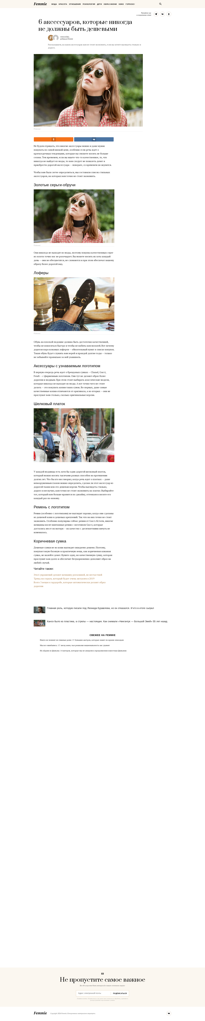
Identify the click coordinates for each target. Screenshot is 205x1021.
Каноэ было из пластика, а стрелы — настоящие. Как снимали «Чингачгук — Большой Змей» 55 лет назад (107, 621)
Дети (99, 4)
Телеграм (156, 14)
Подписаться (120, 993)
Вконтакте (162, 14)
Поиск (160, 4)
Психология (89, 4)
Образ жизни (110, 4)
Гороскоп (131, 4)
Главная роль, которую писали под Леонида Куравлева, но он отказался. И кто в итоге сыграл (100, 608)
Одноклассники (168, 14)
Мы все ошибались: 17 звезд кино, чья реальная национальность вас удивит (75, 645)
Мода (54, 4)
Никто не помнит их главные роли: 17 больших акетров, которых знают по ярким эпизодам (82, 640)
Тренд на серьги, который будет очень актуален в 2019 (64, 578)
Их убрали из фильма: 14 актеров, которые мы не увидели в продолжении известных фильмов (83, 650)
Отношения (75, 4)
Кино (121, 4)
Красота (63, 4)
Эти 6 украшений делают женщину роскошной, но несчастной (68, 574)
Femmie (47, 3)
